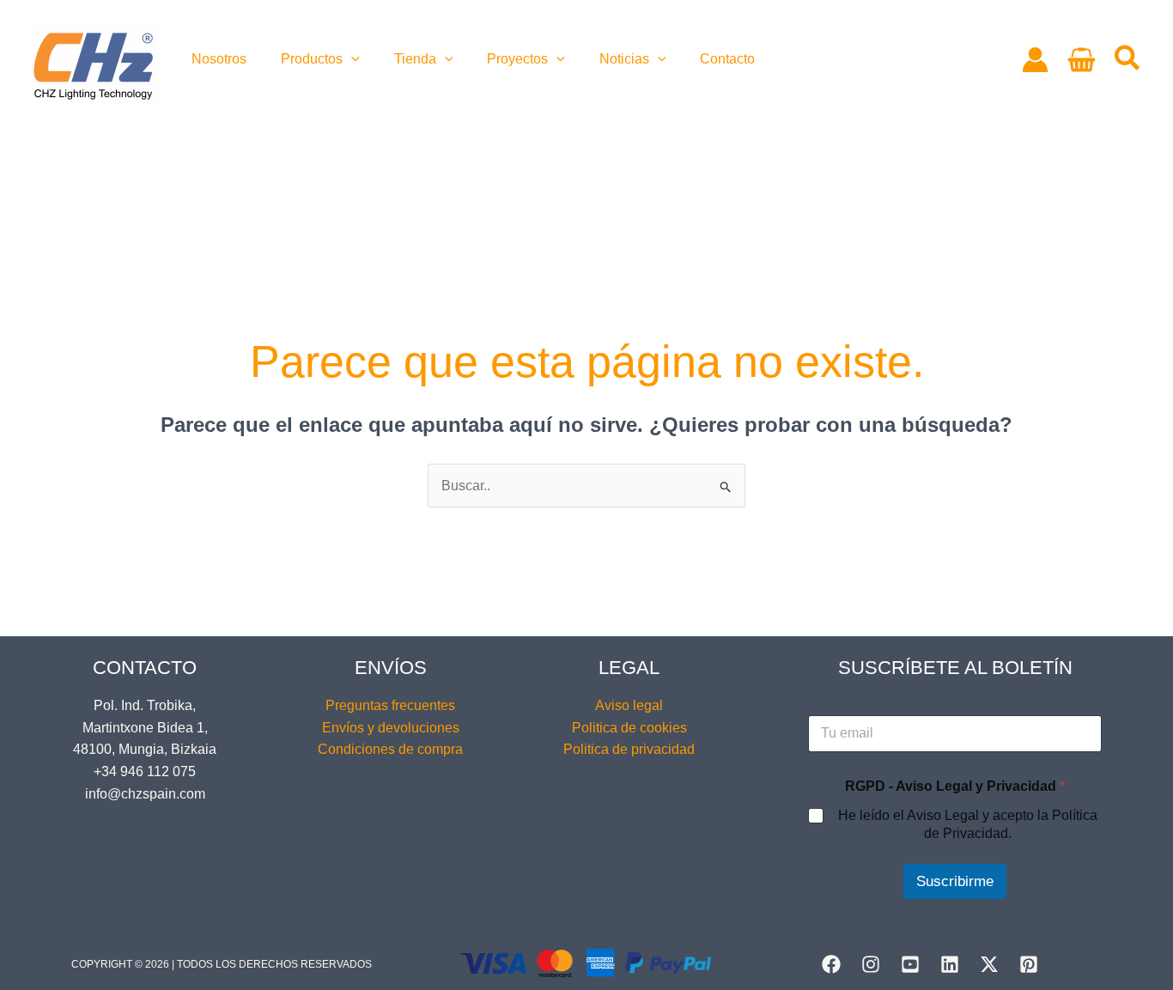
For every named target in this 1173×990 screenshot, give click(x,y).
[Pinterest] (1028, 964)
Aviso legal (629, 705)
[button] (351, 59)
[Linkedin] (949, 964)
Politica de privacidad (629, 749)
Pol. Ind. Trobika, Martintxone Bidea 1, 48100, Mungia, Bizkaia (144, 727)
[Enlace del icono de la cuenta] (1035, 59)
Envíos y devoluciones (390, 727)
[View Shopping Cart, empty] (1081, 60)
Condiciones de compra (390, 749)
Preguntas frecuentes (390, 705)
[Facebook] (831, 964)
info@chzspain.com (145, 794)
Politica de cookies (629, 727)
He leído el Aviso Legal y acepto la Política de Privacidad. (967, 824)
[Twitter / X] (989, 964)
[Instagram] (870, 964)
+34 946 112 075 (145, 771)
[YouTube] (910, 964)
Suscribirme (955, 881)
